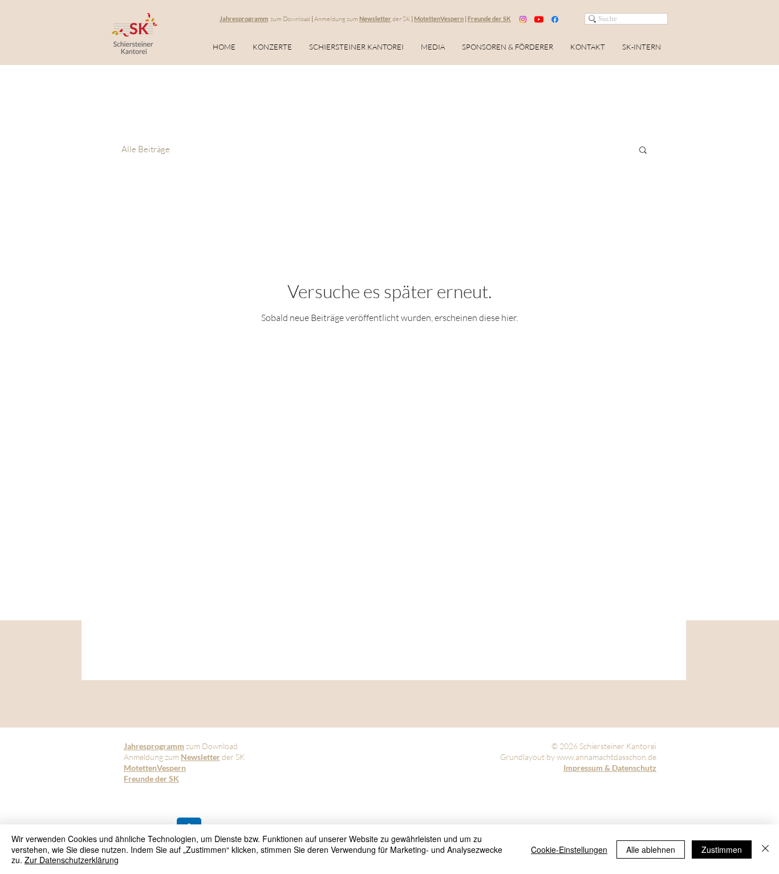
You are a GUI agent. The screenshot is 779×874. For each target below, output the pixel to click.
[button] (643, 151)
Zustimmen (721, 849)
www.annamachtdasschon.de (606, 757)
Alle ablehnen (650, 849)
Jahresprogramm (244, 18)
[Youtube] (538, 19)
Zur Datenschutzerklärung (72, 859)
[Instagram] (523, 19)
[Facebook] (554, 19)
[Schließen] (765, 849)
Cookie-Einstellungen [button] (569, 849)
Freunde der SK (489, 18)
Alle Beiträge (145, 149)
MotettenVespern (439, 18)
